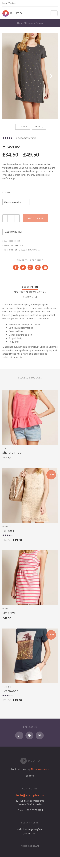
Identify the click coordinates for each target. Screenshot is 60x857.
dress (22, 250)
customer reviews (26, 137)
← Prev (22, 126)
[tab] (30, 287)
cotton (13, 250)
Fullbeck (8, 531)
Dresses (29, 23)
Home (20, 23)
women (36, 250)
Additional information (30, 291)
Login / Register (9, 3)
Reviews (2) (30, 296)
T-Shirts (7, 687)
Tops (5, 448)
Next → (39, 126)
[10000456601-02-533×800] (30, 76)
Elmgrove (8, 613)
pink (28, 250)
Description (30, 286)
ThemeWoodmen (40, 769)
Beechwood (10, 691)
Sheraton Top (11, 452)
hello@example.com (30, 795)
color (6, 192)
